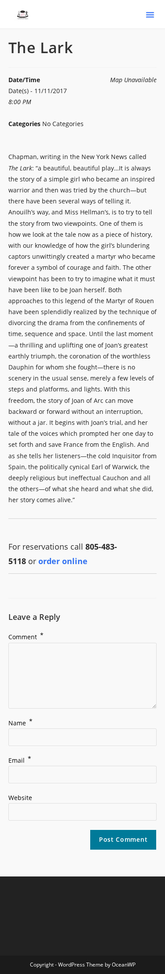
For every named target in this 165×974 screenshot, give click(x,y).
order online (63, 561)
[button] (150, 14)
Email (19, 760)
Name (20, 723)
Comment (26, 637)
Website (20, 797)
